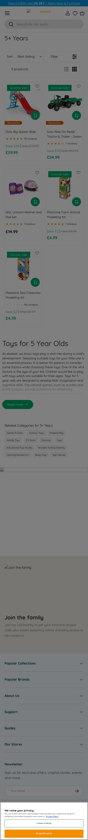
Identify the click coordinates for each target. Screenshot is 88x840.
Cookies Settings (44, 823)
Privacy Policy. (52, 816)
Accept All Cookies (44, 833)
